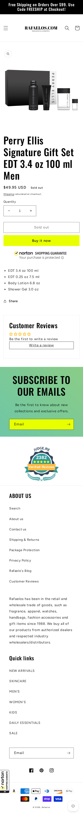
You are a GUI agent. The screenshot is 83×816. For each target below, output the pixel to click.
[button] (4, 781)
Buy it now (41, 241)
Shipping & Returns (24, 540)
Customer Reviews (24, 581)
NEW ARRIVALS (22, 671)
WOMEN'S (17, 702)
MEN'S (14, 691)
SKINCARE (18, 681)
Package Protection (24, 550)
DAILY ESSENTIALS (25, 723)
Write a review (41, 345)
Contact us (18, 529)
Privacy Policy (20, 560)
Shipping (8, 194)
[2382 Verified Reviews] (41, 482)
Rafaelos (46, 807)
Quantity (9, 201)
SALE (13, 733)
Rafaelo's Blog (20, 571)
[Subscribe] (68, 424)
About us (16, 519)
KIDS (13, 712)
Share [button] (13, 301)
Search (15, 508)
